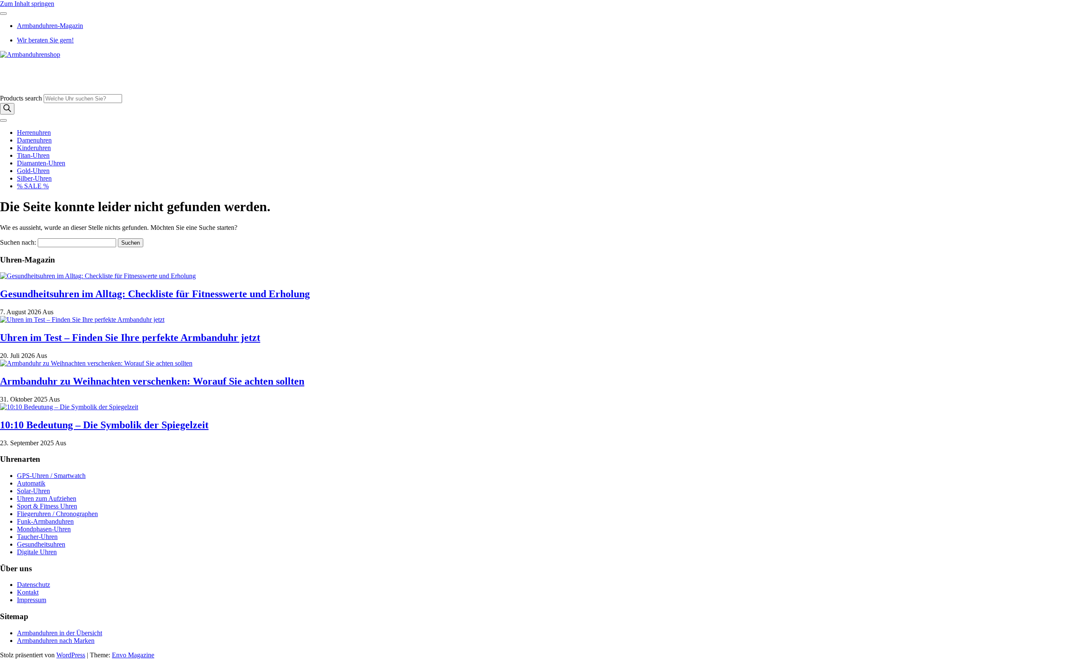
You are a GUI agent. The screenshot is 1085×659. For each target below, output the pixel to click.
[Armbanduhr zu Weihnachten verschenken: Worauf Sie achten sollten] (96, 363)
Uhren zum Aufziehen (46, 498)
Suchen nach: (18, 242)
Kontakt (28, 592)
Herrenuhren (34, 132)
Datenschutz (33, 584)
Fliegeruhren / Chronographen (57, 513)
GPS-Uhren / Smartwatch (51, 475)
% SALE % (33, 186)
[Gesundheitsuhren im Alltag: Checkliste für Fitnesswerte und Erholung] (98, 275)
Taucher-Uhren (37, 536)
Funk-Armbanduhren (45, 521)
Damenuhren (34, 140)
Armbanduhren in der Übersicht (59, 633)
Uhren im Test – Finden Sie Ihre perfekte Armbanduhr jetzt (130, 337)
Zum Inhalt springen (27, 3)
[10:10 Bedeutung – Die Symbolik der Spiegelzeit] (69, 406)
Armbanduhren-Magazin (50, 25)
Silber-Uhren (34, 178)
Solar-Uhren (33, 490)
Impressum (31, 599)
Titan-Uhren (33, 155)
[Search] (7, 108)
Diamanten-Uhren (41, 163)
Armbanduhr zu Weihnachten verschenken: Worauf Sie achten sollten (152, 381)
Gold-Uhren (33, 170)
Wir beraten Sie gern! (45, 40)
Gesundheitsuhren (41, 544)
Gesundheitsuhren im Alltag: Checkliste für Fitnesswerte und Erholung (155, 293)
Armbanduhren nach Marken (56, 640)
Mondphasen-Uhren (44, 529)
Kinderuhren (34, 147)
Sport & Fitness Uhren (47, 506)
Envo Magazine (133, 655)
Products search (22, 98)
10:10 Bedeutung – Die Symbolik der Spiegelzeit (104, 424)
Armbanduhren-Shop (28, 69)
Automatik (31, 483)
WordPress (70, 655)
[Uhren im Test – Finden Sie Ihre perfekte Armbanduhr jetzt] (82, 319)
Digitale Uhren (37, 552)
